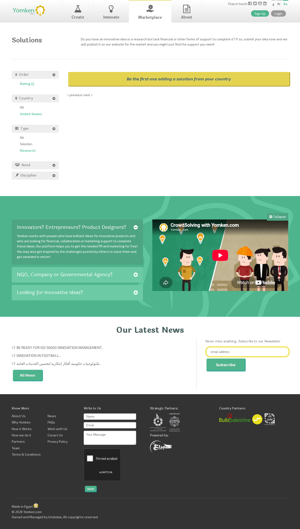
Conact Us (55, 435)
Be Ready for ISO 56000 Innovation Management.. (59, 347)
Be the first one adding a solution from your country (179, 78)
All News (27, 375)
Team (16, 448)
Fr (279, 4)
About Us (19, 416)
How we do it (21, 435)
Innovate (111, 17)
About (186, 17)
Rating (25, 84)
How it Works (22, 429)
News (52, 416)
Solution (26, 144)
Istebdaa (55, 517)
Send (90, 488)
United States (31, 114)
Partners (18, 441)
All (22, 107)
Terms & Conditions (26, 454)
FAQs (51, 422)
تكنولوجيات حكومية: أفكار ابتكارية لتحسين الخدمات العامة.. (58, 363)
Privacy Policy (58, 441)
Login (278, 13)
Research (28, 150)
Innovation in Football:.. (38, 355)
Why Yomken (21, 422)
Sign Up (260, 13)
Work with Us (58, 429)
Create (77, 17)
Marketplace (150, 17)
